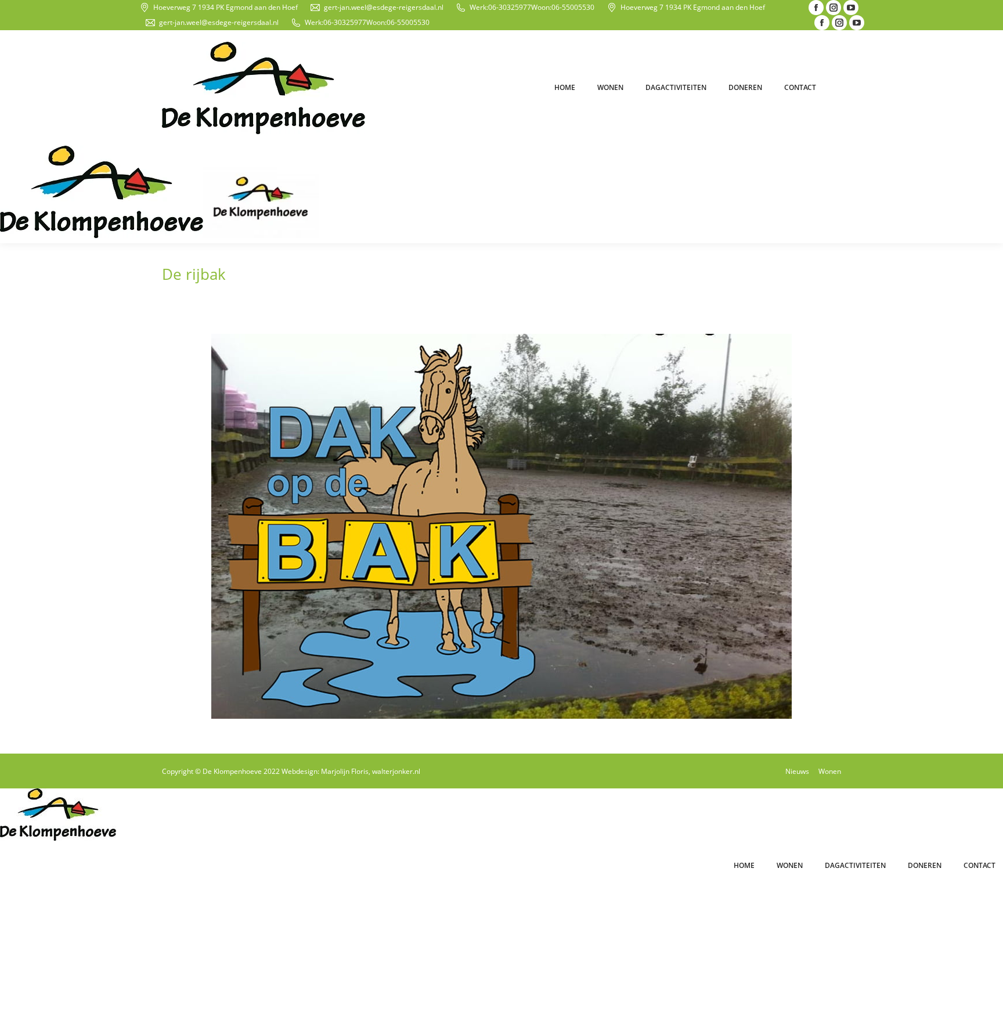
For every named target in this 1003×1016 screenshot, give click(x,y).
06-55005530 (572, 7)
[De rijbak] (501, 526)
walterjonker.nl (396, 771)
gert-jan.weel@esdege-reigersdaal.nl (383, 7)
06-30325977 (509, 7)
